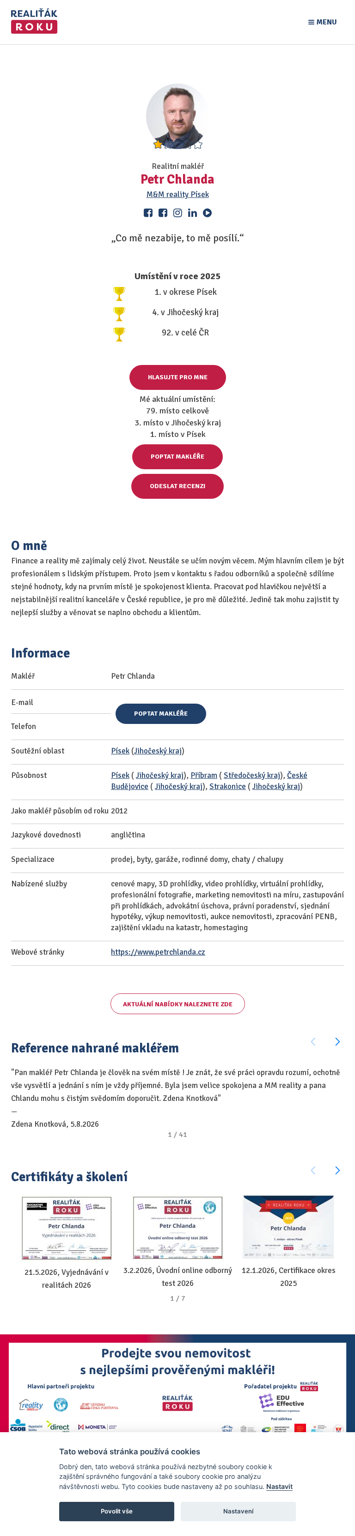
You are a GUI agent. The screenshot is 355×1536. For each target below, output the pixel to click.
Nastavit (279, 1486)
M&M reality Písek (178, 194)
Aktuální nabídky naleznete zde (178, 1004)
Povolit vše (117, 1511)
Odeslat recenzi (177, 486)
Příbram (203, 775)
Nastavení (238, 1511)
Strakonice (227, 786)
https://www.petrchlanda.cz (158, 952)
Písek (120, 751)
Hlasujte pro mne (178, 377)
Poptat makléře (177, 456)
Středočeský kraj (252, 775)
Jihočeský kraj (158, 751)
